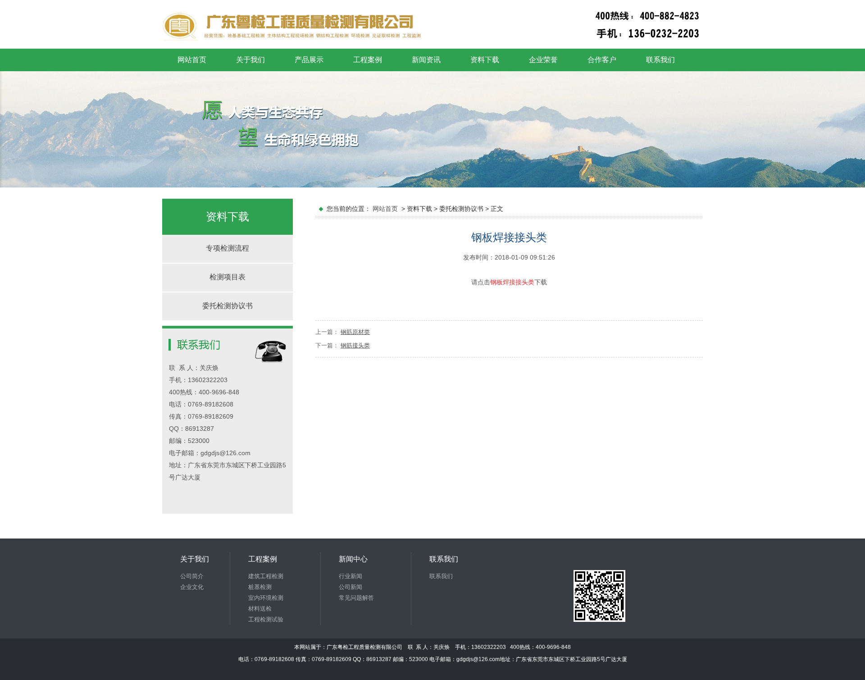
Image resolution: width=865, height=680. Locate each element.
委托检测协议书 (227, 306)
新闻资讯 (426, 60)
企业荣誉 (543, 60)
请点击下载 (509, 282)
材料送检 (260, 608)
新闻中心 (353, 559)
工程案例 (367, 60)
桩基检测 (260, 587)
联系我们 (660, 60)
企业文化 (192, 587)
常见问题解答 (356, 597)
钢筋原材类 (355, 332)
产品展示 (309, 60)
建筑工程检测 (265, 576)
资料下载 (484, 60)
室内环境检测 (265, 597)
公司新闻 (350, 587)
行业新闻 (350, 576)
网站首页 (192, 60)
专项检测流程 (227, 248)
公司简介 (192, 576)
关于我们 (250, 60)
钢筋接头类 (355, 345)
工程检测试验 (265, 619)
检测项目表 (227, 277)
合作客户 (601, 60)
